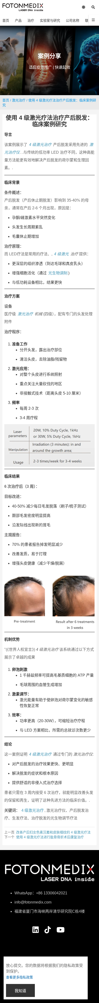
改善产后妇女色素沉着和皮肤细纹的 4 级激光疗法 (53, 832)
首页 (5, 100)
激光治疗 (18, 100)
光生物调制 (58, 273)
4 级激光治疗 (40, 145)
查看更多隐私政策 (19, 977)
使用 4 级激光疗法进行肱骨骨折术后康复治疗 (50, 837)
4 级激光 (61, 254)
